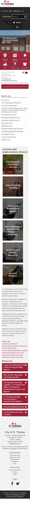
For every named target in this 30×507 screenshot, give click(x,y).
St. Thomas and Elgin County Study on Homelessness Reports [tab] (13, 399)
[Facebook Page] (12, 483)
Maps (15, 474)
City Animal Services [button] (7, 134)
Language (6, 16)
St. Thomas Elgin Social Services (8, 76)
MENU (19, 22)
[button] (15, 3)
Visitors (15, 472)
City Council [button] (5, 100)
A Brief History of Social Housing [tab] (13, 413)
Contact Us (15, 461)
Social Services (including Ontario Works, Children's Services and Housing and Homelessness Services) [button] (14, 110)
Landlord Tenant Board (9, 344)
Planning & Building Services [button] (10, 117)
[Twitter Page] (18, 483)
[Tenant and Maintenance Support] (13, 209)
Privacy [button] (5, 493)
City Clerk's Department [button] (9, 105)
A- (9, 23)
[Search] (25, 16)
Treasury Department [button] (8, 137)
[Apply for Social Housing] (13, 187)
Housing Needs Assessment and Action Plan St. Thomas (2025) (14, 347)
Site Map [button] (23, 493)
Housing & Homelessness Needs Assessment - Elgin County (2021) (13, 356)
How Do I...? (17, 11)
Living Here (4, 74)
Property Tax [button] (5, 140)
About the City (15, 455)
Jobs (15, 463)
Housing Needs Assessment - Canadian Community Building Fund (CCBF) (15, 351)
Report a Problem (15, 470)
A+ (4, 23)
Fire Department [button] (6, 123)
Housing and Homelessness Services (14, 86)
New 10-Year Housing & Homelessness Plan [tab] (13, 376)
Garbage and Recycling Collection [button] (12, 129)
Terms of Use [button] (14, 493)
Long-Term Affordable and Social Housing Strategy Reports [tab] (14, 367)
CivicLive (13, 448)
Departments (15, 459)
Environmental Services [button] (9, 115)
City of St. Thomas (7, 72)
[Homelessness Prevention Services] (13, 165)
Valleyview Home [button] (6, 126)
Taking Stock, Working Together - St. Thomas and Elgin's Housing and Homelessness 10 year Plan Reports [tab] (14, 387)
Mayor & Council (15, 457)
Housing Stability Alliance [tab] (14, 407)
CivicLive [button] (16, 494)
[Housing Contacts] (13, 275)
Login (15, 479)
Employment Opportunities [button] (10, 120)
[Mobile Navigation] (17, 27)
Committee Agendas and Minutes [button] (12, 131)
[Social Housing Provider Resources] (13, 253)
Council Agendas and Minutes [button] (11, 103)
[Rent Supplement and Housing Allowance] (13, 231)
